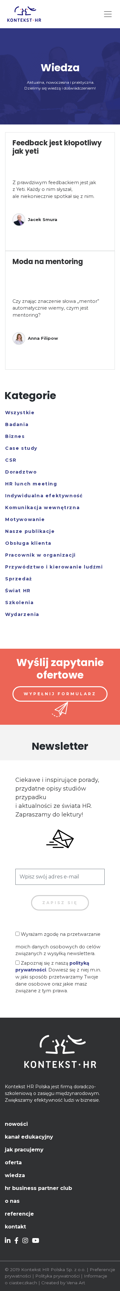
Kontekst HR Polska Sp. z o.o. (53, 1269)
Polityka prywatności (57, 1275)
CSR (11, 460)
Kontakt (15, 1227)
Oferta (13, 1162)
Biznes (15, 436)
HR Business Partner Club (38, 1188)
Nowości (16, 1124)
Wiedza (15, 1175)
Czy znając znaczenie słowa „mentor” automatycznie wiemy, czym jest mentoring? (55, 308)
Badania (16, 424)
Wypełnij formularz (60, 693)
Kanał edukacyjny (29, 1137)
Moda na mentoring (47, 262)
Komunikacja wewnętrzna (42, 507)
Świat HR (18, 591)
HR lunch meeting (31, 484)
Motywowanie (25, 519)
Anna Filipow (43, 338)
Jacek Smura (42, 219)
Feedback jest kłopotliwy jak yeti (57, 147)
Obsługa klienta (28, 543)
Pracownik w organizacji (40, 555)
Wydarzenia (22, 614)
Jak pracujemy (24, 1150)
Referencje (19, 1214)
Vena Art (76, 1282)
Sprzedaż (18, 579)
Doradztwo (21, 472)
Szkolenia (19, 602)
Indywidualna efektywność (44, 496)
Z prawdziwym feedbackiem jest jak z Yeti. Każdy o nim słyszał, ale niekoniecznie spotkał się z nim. (54, 189)
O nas (12, 1201)
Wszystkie (20, 412)
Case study (21, 448)
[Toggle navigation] (108, 14)
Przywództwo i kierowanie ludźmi (54, 567)
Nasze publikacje (30, 531)
